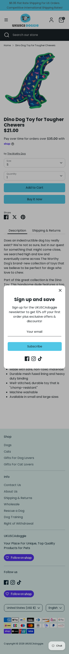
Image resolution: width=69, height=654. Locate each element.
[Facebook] (27, 358)
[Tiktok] (40, 358)
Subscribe (34, 346)
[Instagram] (33, 358)
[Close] (60, 290)
